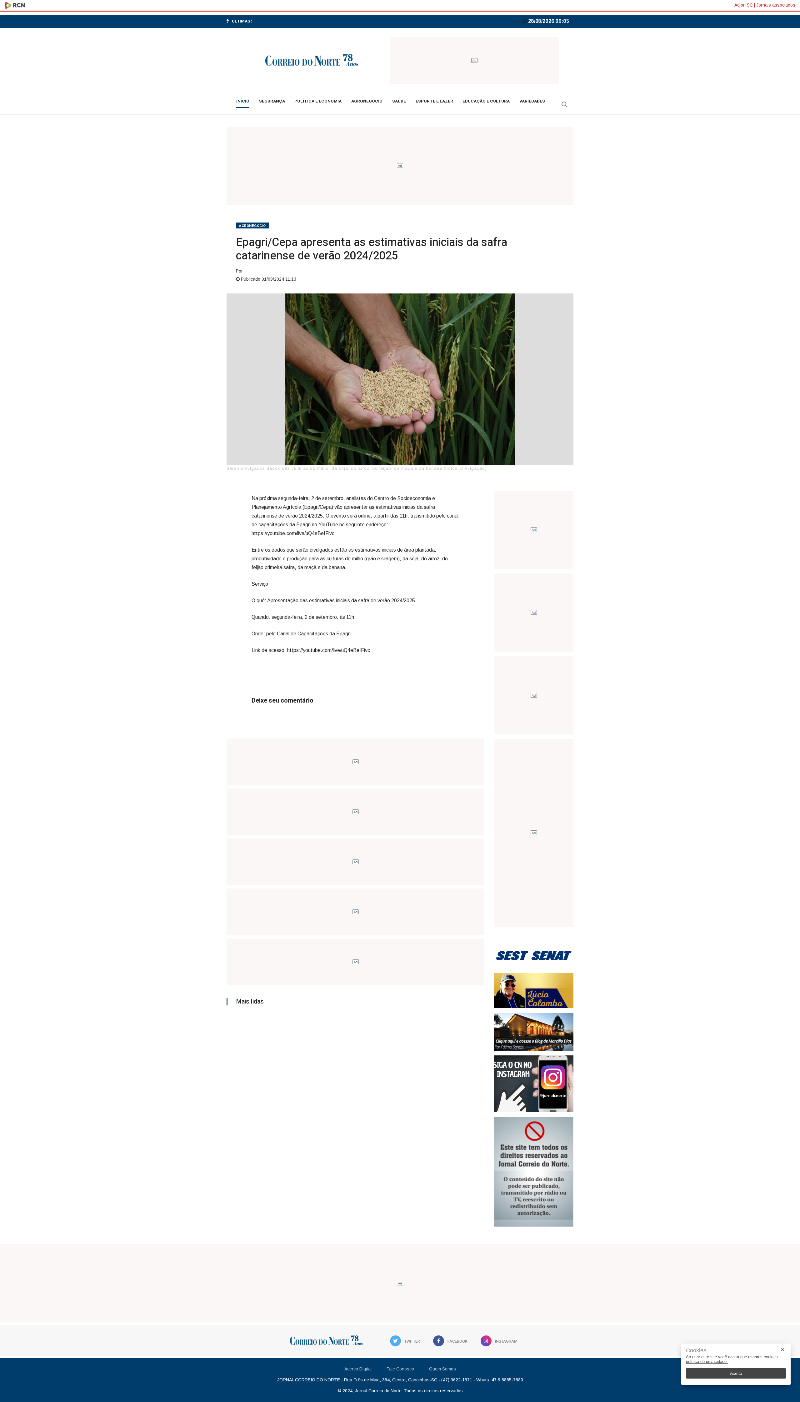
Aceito (736, 1373)
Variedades (532, 101)
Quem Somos (442, 1368)
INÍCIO (242, 101)
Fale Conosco (400, 1368)
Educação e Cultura (486, 101)
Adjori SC (743, 5)
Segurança (272, 101)
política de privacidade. (707, 1361)
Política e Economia (318, 101)
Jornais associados (775, 5)
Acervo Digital (358, 1368)
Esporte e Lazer (434, 101)
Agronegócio (366, 101)
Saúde (399, 101)
